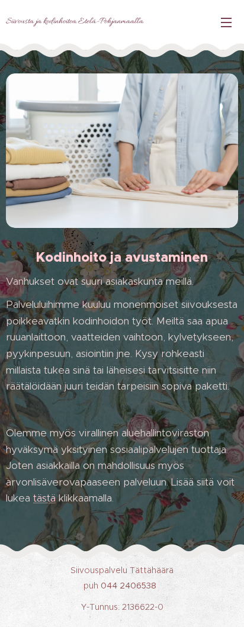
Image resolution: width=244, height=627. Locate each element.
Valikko (226, 22)
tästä (44, 497)
